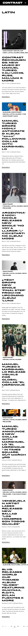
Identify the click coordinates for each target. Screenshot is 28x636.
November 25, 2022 (6, 603)
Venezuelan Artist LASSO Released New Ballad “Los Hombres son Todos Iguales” (14, 512)
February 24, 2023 (6, 460)
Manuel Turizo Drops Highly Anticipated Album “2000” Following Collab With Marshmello (14, 135)
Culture (15, 564)
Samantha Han (16, 527)
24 (24, 626)
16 (11, 626)
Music (17, 52)
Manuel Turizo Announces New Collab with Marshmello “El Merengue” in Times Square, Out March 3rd (14, 442)
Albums (6, 112)
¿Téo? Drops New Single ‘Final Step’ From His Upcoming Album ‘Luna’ (14, 290)
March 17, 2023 (5, 83)
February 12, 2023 (6, 527)
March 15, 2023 (5, 303)
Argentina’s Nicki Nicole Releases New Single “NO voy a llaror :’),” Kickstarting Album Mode (14, 225)
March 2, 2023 (5, 390)
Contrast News (11, 50)
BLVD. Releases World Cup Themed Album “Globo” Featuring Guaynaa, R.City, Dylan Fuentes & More (13, 585)
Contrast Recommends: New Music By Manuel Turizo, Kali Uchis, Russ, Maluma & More (14, 69)
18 (18, 626)
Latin (10, 52)
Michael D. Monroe (16, 83)
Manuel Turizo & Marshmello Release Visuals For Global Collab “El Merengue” (14, 376)
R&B (22, 52)
